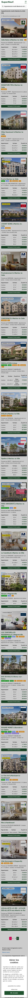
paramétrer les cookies (14, 986)
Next (25, 28)
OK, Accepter (14, 993)
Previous (2, 28)
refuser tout (14, 989)
